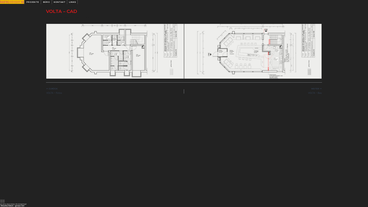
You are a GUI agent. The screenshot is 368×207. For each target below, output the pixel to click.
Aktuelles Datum (7, 206)
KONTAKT (60, 2)
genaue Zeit (19, 206)
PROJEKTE (32, 2)
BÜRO (46, 2)
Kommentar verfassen (58, 17)
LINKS (72, 2)
